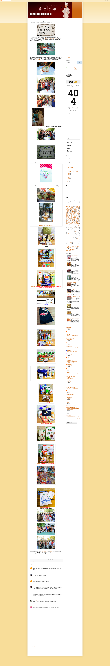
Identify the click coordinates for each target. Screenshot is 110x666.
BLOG (67, 202)
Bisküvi (78, 201)
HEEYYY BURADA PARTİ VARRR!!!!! (73, 170)
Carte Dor (46, 246)
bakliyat (69, 201)
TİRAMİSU (73, 289)
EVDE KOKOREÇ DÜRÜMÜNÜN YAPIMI (73, 416)
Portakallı (68, 232)
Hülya (51, 38)
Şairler (78, 238)
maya (78, 225)
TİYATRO (74, 242)
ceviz (76, 203)
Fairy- (32, 286)
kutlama (71, 223)
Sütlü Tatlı (78, 237)
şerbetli (78, 239)
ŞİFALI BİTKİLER (71, 240)
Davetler (76, 205)
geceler (67, 213)
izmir (71, 217)
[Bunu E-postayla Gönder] (47, 559)
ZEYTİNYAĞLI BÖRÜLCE (72, 166)
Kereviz (69, 219)
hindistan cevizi (73, 215)
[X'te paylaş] (49, 559)
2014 (68, 161)
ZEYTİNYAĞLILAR (69, 250)
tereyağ (70, 242)
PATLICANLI (77, 230)
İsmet (48, 38)
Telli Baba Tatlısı (69, 339)
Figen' (51, 551)
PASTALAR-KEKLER (76, 229)
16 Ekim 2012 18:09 (44, 606)
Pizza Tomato (41, 225)
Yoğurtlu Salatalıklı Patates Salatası (72, 351)
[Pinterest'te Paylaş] (52, 559)
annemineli (69, 415)
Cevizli (79, 203)
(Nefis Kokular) (38, 59)
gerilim (74, 213)
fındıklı (75, 212)
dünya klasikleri (73, 209)
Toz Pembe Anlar (69, 381)
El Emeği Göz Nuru (70, 360)
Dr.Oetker (38, 267)
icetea (71, 216)
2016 (68, 158)
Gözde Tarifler (69, 397)
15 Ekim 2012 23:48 (40, 593)
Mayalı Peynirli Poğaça (70, 409)
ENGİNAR (67, 210)
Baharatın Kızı (69, 346)
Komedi (74, 221)
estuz (76, 210)
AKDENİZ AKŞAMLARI (71, 368)
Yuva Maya (38, 463)
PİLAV (73, 231)
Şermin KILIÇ (35, 600)
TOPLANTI (69, 243)
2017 (68, 157)
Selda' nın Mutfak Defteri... (71, 353)
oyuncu (67, 228)
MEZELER (78, 226)
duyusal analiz (68, 209)
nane (71, 227)
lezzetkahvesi (35, 593)
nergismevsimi (69, 357)
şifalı (66, 240)
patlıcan (73, 230)
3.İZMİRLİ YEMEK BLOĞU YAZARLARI (74, 171)
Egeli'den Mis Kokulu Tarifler (71, 405)
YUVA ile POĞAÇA (70, 167)
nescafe (75, 227)
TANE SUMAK (73, 282)
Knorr (46, 362)
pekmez (67, 231)
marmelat (75, 225)
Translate (73, 424)
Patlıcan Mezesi (69, 354)
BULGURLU (68, 203)
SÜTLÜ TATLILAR (71, 238)
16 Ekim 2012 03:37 (40, 600)
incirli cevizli (67, 217)
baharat (71, 200)
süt (74, 237)
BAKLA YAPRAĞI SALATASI (75, 275)
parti (66, 229)
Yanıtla (34, 570)
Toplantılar (34, 561)
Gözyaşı (78, 213)
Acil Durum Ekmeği (69, 365)
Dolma (68, 207)
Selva (41, 423)
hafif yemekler (73, 214)
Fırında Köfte (69, 398)
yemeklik (75, 247)
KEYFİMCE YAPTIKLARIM (37, 606)
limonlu (71, 224)
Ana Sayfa (46, 645)
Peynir (70, 231)
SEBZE (79, 234)
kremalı (79, 221)
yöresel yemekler (73, 248)
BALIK (72, 201)
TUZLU (68, 244)
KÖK (76, 221)
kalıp (74, 218)
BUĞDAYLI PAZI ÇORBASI (75, 262)
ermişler (72, 210)
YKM (78, 247)
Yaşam (67, 246)
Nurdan (53, 38)
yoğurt (67, 248)
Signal (34, 286)
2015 (68, 159)
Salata (78, 233)
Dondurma (77, 207)
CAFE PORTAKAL (70, 364)
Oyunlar (70, 228)
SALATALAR (68, 234)
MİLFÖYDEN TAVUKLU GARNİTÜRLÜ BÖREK (75, 318)
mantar (71, 225)
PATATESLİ (69, 230)
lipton (74, 224)
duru (78, 208)
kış (77, 219)
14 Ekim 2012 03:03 (40, 580)
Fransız (78, 212)
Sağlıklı (69, 233)
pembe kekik (35, 580)
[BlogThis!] (48, 559)
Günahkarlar (67, 214)
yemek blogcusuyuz (75, 246)
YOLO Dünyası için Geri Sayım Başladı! (72, 388)
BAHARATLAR (77, 200)
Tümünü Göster (78, 418)
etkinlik (72, 211)
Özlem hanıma (43, 551)
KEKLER (78, 218)
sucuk (72, 237)
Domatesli (72, 207)
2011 (68, 181)
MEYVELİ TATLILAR (69, 226)
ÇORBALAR (71, 205)
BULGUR (78, 202)
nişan (78, 227)
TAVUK (67, 242)
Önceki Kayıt (60, 645)
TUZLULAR (74, 244)
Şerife (57, 38)
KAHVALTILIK (75, 217)
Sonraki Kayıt (32, 645)
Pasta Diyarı (69, 384)
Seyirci (78, 235)
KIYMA (73, 220)
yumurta (79, 248)
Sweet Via (43, 441)
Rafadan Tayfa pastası (70, 378)
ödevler (74, 228)
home (78, 215)
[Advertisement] (46, 635)
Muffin (68, 227)
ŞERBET (73, 239)
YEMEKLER (69, 247)
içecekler (75, 216)
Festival (72, 212)
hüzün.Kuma (67, 216)
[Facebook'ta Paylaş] (50, 559)
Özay (46, 38)
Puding (72, 232)
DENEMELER (69, 206)
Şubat (69, 178)
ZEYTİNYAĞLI (72, 249)
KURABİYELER (75, 222)
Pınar (41, 402)
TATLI (72, 241)
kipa (70, 221)
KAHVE (67, 218)
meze (74, 226)
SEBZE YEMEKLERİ (71, 235)
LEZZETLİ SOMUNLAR (36, 586)
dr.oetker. (71, 208)
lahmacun (67, 224)
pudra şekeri (76, 232)
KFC (52, 225)
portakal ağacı (69, 350)
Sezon (67, 236)
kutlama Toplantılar (76, 223)
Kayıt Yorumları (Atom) (35, 646)
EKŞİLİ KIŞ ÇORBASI (70, 328)
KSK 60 (68, 372)
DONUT (68, 391)
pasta (70, 229)
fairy (76, 211)
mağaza (78, 224)
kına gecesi (73, 219)
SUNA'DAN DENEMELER (71, 387)
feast (69, 212)
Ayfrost (41, 507)
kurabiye (68, 222)
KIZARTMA (67, 221)
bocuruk (68, 334)
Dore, (48, 225)
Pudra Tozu (69, 380)
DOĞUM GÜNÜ (77, 206)
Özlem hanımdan (47, 222)
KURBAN (67, 223)
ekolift (78, 209)
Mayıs (69, 174)
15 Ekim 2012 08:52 (43, 586)
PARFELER (77, 228)
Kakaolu (70, 218)
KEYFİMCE (69, 327)
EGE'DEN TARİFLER (70, 338)
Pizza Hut (45, 225)
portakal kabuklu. (77, 231)
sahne (73, 233)
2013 (68, 162)
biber (75, 201)
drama (75, 208)
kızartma (77, 220)
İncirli (78, 216)
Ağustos (69, 173)
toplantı (79, 242)
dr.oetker (67, 208)
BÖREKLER (72, 202)
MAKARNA (67, 225)
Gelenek (71, 213)
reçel (79, 232)
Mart (68, 177)
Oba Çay (50, 225)
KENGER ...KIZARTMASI (75, 304)
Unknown (76, 67)
